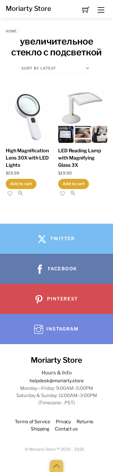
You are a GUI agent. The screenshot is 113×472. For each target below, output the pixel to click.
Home (11, 31)
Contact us (66, 429)
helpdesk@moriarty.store (57, 381)
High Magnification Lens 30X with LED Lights (27, 158)
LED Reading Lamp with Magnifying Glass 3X (79, 158)
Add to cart (21, 184)
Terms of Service (32, 421)
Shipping (40, 429)
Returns (85, 421)
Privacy (63, 421)
